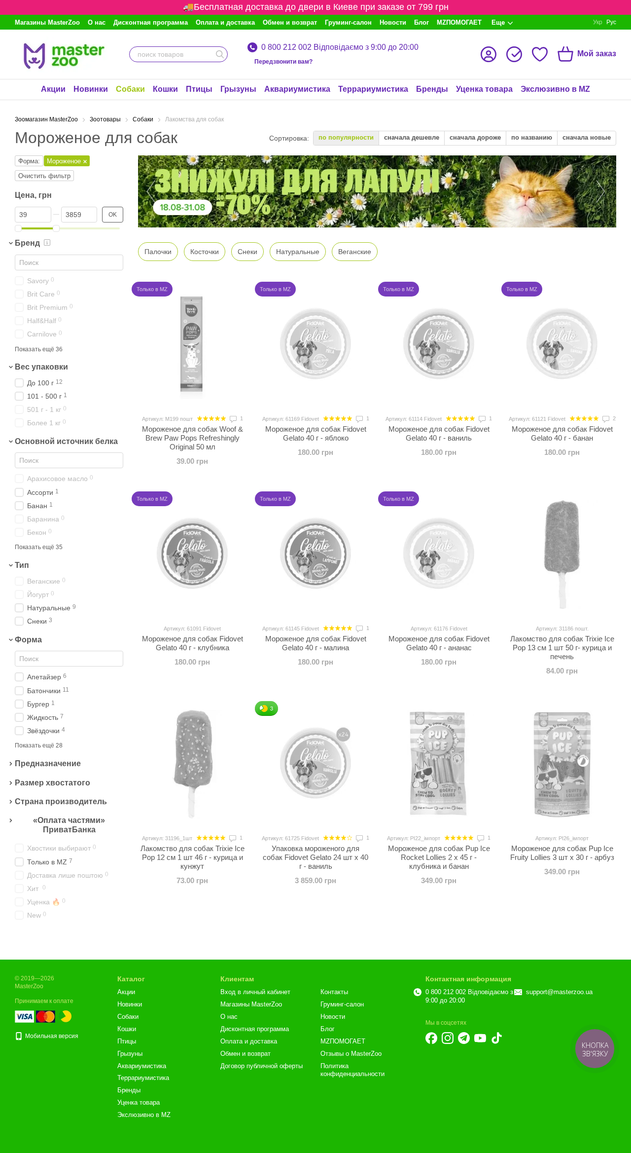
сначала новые (586, 137)
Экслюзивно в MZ (555, 89)
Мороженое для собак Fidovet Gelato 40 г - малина (315, 643)
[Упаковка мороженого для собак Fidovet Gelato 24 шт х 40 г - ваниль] (315, 764)
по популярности (346, 137)
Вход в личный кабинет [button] (255, 992)
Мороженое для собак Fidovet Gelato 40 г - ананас (439, 643)
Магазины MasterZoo (47, 22)
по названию (531, 137)
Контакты (334, 992)
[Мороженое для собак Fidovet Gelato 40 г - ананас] (439, 554)
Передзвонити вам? (283, 61)
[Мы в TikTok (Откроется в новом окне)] (496, 1038)
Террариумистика (373, 89)
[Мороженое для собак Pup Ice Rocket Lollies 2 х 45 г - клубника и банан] (439, 764)
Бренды (432, 89)
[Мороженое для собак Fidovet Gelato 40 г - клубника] (192, 554)
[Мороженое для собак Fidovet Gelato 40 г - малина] (315, 554)
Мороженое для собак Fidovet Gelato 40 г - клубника (192, 643)
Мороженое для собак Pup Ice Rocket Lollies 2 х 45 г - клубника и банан (439, 857)
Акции (53, 89)
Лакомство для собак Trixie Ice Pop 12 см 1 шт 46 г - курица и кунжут (192, 857)
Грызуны (238, 89)
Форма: (29, 161)
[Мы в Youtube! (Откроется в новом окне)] (480, 1038)
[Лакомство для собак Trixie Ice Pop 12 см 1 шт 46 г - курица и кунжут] (192, 764)
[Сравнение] (514, 54)
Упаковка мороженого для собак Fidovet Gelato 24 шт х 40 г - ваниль (315, 857)
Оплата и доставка (225, 22)
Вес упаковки (41, 367)
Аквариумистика (297, 89)
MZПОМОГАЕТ (459, 22)
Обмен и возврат (290, 22)
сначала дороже (475, 137)
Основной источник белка (66, 441)
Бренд (27, 243)
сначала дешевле (411, 137)
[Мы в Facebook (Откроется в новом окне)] (431, 1038)
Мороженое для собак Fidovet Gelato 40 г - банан (562, 433)
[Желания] (540, 54)
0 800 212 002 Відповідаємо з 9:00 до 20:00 (340, 47)
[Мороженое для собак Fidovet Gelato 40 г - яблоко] (315, 345)
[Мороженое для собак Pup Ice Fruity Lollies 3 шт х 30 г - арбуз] (562, 764)
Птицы (199, 89)
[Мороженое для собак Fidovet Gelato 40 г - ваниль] (439, 345)
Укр (597, 22)
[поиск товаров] (220, 54)
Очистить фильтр (44, 176)
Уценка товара (484, 89)
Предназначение (48, 763)
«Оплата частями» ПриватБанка (69, 824)
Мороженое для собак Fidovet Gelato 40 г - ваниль (439, 433)
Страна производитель (61, 802)
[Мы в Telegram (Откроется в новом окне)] (464, 1038)
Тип (22, 565)
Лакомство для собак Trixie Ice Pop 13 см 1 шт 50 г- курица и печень (562, 647)
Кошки (165, 89)
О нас (96, 22)
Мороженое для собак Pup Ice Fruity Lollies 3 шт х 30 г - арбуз (562, 852)
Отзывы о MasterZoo (351, 1053)
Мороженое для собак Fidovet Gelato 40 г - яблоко (315, 433)
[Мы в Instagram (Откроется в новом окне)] (448, 1038)
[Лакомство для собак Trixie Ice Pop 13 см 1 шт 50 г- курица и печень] (562, 554)
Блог (421, 22)
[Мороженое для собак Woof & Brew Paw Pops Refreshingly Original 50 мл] (192, 345)
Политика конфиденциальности (352, 1070)
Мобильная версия (51, 1036)
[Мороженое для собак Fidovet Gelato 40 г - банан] (562, 345)
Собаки (130, 89)
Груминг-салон (348, 22)
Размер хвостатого (52, 783)
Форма (28, 639)
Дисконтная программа (150, 22)
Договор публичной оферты (261, 1066)
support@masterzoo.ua (559, 992)
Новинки (90, 89)
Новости (393, 22)
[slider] (18, 228)
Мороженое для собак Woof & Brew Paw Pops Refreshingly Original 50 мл (192, 438)
